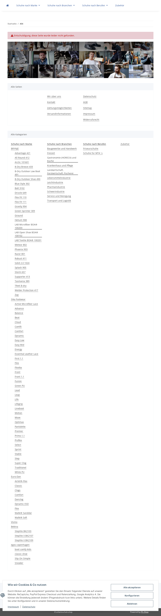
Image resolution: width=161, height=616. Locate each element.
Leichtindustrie (55, 182)
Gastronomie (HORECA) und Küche (61, 159)
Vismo (14, 522)
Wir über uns (54, 96)
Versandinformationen (59, 113)
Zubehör (125, 143)
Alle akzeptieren (132, 587)
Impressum (13, 606)
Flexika (18, 367)
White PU (19, 472)
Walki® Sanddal (23, 512)
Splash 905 (20, 267)
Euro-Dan (16, 476)
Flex (17, 362)
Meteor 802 (21, 244)
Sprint (18, 449)
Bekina (14, 526)
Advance (19, 308)
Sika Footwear (18, 299)
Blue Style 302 (22, 183)
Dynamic (19, 335)
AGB (85, 102)
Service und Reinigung (59, 196)
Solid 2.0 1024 (22, 262)
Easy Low (19, 340)
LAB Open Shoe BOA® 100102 (26, 234)
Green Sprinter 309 (25, 210)
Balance (19, 312)
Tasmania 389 (22, 281)
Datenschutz (28, 606)
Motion (18, 412)
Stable (18, 453)
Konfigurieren (132, 595)
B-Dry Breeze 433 (24, 166)
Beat (17, 317)
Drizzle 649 (20, 192)
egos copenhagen (20, 544)
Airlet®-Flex (21, 481)
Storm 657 (20, 272)
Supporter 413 (22, 276)
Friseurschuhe (90, 148)
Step (17, 458)
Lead (17, 390)
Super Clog (20, 462)
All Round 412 (22, 157)
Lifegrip (19, 403)
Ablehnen (132, 603)
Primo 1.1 (20, 435)
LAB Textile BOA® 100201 (28, 240)
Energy (18, 349)
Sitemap (87, 107)
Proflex (18, 440)
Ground (19, 215)
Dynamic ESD (22, 503)
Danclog (19, 499)
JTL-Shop (144, 612)
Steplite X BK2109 (24, 540)
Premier (19, 431)
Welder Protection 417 (26, 290)
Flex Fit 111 (20, 201)
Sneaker (19, 562)
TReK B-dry (20, 285)
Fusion (18, 381)
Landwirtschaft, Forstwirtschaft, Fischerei (60, 171)
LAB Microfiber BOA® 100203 (26, 226)
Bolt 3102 (20, 188)
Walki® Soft (21, 517)
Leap (17, 394)
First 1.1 (19, 358)
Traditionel (20, 467)
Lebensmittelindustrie (58, 177)
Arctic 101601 (22, 162)
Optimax (19, 422)
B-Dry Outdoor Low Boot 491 (27, 173)
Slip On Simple (22, 558)
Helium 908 (21, 219)
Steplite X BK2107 (24, 535)
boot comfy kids (23, 549)
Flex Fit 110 (20, 197)
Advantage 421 (22, 153)
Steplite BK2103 (23, 531)
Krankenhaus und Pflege (60, 165)
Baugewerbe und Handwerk (62, 148)
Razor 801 (20, 253)
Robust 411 (21, 258)
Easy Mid (19, 344)
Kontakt (51, 102)
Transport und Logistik (59, 200)
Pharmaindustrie (56, 186)
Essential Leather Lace (26, 353)
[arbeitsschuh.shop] (8, 5)
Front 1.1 (19, 376)
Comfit (18, 326)
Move (17, 417)
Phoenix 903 (21, 249)
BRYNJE (15, 148)
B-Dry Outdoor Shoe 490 (27, 179)
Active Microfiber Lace (26, 303)
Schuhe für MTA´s (93, 153)
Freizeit (51, 153)
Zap (17, 294)
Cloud (18, 322)
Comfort (19, 331)
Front (17, 372)
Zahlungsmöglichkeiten (59, 107)
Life (17, 399)
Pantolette (20, 426)
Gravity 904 (21, 206)
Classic (18, 485)
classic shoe (21, 553)
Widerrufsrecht (91, 119)
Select (18, 444)
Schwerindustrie (55, 191)
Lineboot (19, 408)
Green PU (20, 385)
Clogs (17, 490)
